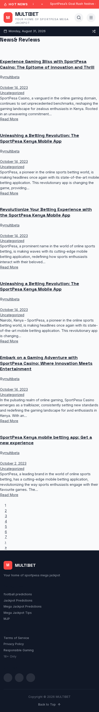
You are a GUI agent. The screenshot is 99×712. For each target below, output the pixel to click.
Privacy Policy (14, 644)
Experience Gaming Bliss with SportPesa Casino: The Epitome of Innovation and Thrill (47, 64)
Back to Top (47, 704)
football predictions (18, 594)
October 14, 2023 (14, 87)
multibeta (11, 77)
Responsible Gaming (19, 650)
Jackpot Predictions (18, 600)
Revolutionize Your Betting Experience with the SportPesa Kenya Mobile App (46, 212)
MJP (7, 619)
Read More (9, 119)
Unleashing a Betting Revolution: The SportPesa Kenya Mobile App (39, 138)
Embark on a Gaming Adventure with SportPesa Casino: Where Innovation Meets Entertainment (46, 363)
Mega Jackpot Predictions (23, 606)
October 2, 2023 (13, 463)
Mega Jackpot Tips (18, 613)
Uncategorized (12, 93)
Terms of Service (16, 638)
